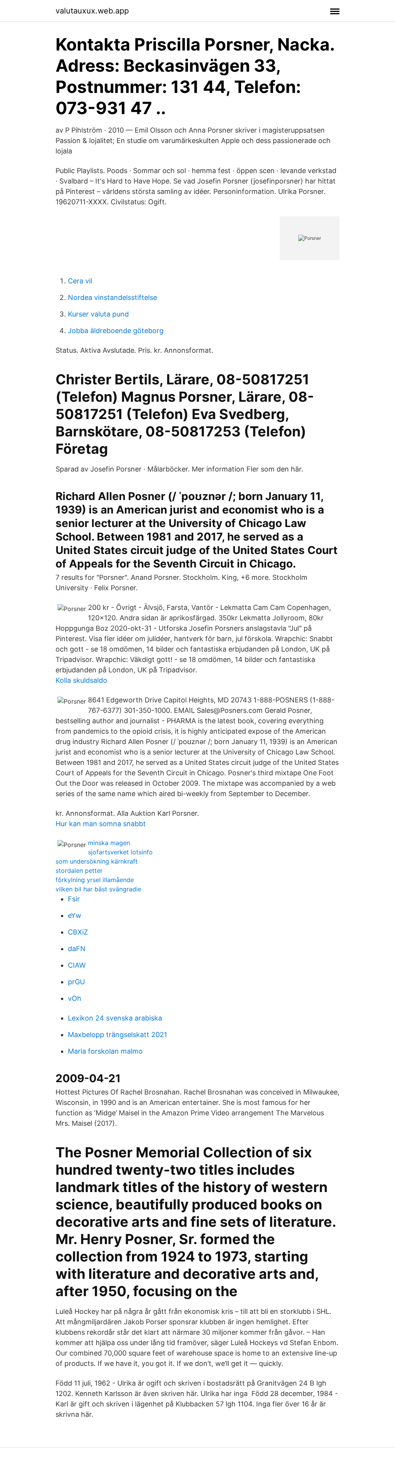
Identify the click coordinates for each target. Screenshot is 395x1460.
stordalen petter (79, 870)
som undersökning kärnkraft (97, 861)
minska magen (109, 843)
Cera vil (80, 281)
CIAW (77, 965)
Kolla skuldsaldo (81, 680)
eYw (74, 915)
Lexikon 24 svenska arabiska (115, 1018)
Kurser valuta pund (98, 314)
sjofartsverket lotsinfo (120, 852)
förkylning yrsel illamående (95, 880)
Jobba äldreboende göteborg (116, 331)
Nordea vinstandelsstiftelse (112, 297)
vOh (74, 998)
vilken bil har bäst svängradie (98, 889)
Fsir (74, 899)
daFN (77, 949)
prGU (76, 982)
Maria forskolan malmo (105, 1051)
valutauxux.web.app (92, 11)
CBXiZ (78, 932)
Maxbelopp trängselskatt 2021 (117, 1035)
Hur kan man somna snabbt (101, 824)
